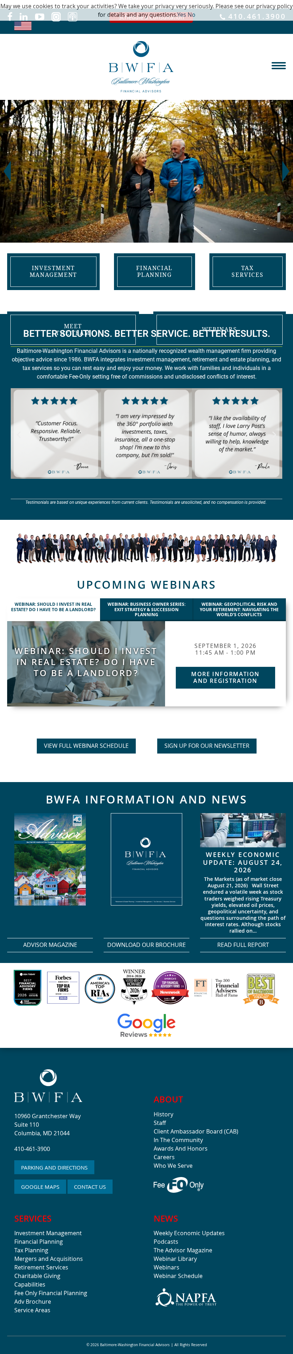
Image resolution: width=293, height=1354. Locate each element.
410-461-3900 (32, 1149)
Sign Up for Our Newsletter (206, 746)
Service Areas (32, 1310)
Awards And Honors (181, 1148)
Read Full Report (243, 945)
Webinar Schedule (178, 1276)
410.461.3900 (255, 17)
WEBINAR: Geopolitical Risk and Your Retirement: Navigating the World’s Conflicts (239, 609)
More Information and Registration (225, 677)
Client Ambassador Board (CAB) (196, 1131)
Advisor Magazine (50, 945)
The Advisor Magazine (183, 1250)
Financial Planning (38, 1242)
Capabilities (29, 1284)
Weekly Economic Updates (189, 1233)
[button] (18, 434)
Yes (181, 15)
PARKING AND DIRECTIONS (54, 1167)
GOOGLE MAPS (40, 1186)
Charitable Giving (37, 1276)
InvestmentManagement (53, 271)
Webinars (166, 1267)
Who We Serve (173, 1166)
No (191, 15)
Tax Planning (31, 1250)
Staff (160, 1123)
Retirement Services (41, 1267)
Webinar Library (175, 1259)
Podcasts (166, 1242)
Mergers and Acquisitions (48, 1259)
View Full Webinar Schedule (86, 746)
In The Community (178, 1140)
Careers (164, 1157)
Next (285, 171)
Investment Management (48, 1233)
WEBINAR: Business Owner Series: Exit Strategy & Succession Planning (146, 609)
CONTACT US (90, 1186)
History (163, 1114)
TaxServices (247, 271)
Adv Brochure (32, 1301)
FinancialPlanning (154, 271)
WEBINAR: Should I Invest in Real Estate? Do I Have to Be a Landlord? (53, 606)
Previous (7, 171)
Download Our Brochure (146, 945)
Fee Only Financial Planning (50, 1293)
